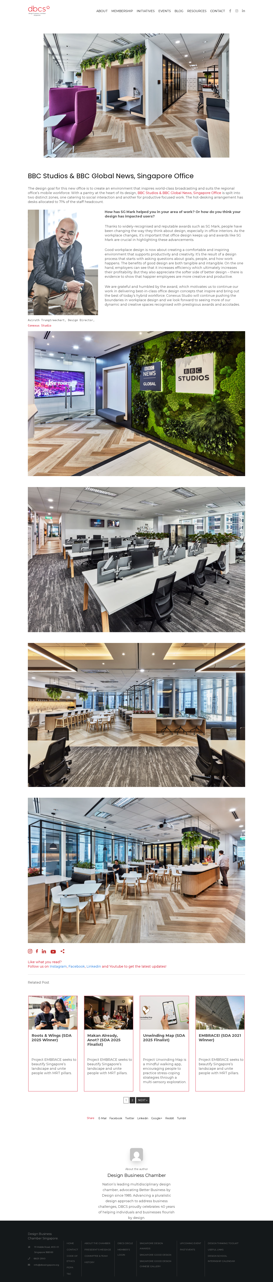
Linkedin (142, 1118)
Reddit (169, 1118)
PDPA (70, 1267)
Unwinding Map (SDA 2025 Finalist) (164, 1037)
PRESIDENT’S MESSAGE (97, 1249)
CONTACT (72, 1249)
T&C (69, 1273)
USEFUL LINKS (215, 1249)
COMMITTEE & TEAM (96, 1255)
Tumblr (181, 1118)
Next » (142, 1100)
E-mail (102, 1118)
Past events (187, 1249)
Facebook (115, 1118)
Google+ (156, 1118)
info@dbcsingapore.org (46, 1264)
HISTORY (89, 1262)
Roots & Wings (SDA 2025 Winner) (52, 1037)
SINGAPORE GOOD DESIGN (155, 1254)
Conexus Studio (39, 325)
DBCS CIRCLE (125, 1243)
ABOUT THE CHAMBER (97, 1243)
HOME (70, 1243)
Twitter (129, 1118)
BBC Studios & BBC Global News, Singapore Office (179, 193)
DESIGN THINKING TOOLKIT (223, 1243)
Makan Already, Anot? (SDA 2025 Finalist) (104, 1040)
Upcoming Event (190, 1243)
